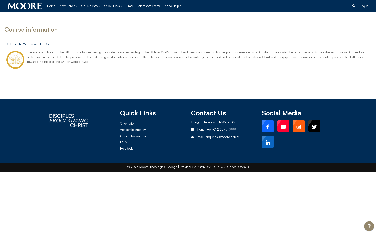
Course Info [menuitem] (89, 6)
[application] (369, 227)
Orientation (128, 123)
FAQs (123, 142)
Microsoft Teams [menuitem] (149, 6)
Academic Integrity (133, 130)
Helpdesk (126, 148)
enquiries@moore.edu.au (222, 137)
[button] (354, 6)
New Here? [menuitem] (67, 6)
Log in (364, 6)
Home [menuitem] (51, 6)
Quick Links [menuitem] (112, 6)
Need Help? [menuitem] (172, 6)
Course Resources (133, 136)
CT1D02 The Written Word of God (27, 44)
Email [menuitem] (130, 6)
